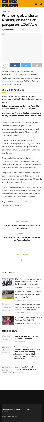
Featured (7, 206)
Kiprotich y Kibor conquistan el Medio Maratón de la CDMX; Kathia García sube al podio (21, 99)
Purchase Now (7, 409)
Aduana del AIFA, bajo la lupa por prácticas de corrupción (27, 337)
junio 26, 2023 (23, 30)
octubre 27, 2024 (20, 342)
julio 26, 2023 (19, 362)
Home (4, 11)
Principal (17, 206)
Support (5, 412)
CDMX (10, 11)
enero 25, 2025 (19, 372)
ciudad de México (23, 202)
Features (19, 409)
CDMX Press (9, 30)
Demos (29, 409)
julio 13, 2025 (32, 287)
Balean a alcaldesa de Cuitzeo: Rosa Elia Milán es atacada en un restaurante (28, 294)
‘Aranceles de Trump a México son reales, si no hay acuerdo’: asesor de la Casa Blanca (28, 307)
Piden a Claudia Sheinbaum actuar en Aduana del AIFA (25, 368)
